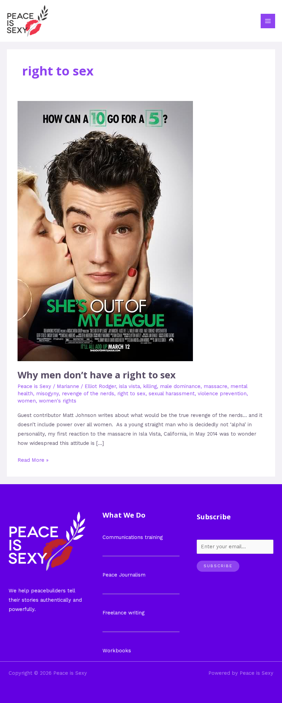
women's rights (57, 401)
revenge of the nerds (88, 393)
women (27, 401)
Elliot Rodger (100, 386)
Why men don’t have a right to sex (97, 374)
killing (150, 386)
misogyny (47, 393)
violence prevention (222, 393)
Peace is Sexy (34, 386)
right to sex (131, 393)
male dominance (180, 386)
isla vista (129, 386)
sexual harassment (172, 393)
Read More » (33, 459)
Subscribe (218, 565)
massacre (215, 386)
